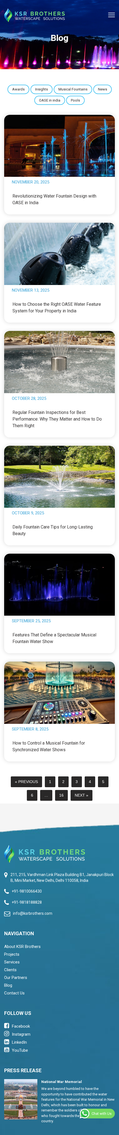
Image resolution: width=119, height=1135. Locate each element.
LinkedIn (19, 1042)
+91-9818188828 (27, 902)
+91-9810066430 (27, 891)
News (102, 89)
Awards (18, 89)
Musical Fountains (72, 89)
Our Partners (15, 977)
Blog (8, 985)
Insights (41, 89)
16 (61, 795)
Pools (75, 100)
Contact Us (14, 993)
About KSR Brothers (22, 946)
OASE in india (49, 100)
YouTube (20, 1050)
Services (12, 962)
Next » (81, 795)
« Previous (26, 781)
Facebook (21, 1026)
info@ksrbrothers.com (32, 913)
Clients (10, 969)
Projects (11, 954)
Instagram (21, 1034)
